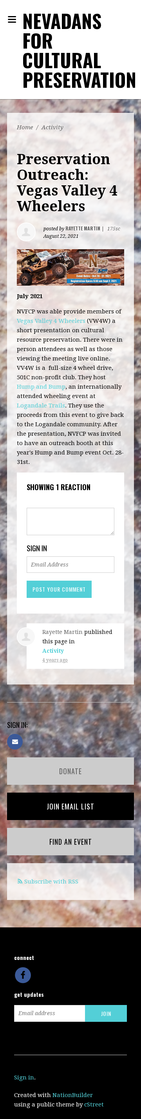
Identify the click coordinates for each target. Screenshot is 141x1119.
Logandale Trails (41, 405)
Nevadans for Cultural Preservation (79, 50)
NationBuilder (72, 1095)
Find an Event (70, 842)
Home (25, 127)
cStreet (94, 1104)
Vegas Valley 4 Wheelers (51, 320)
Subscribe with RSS (51, 881)
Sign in (24, 1077)
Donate (70, 771)
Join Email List (70, 806)
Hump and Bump (41, 386)
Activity (52, 127)
